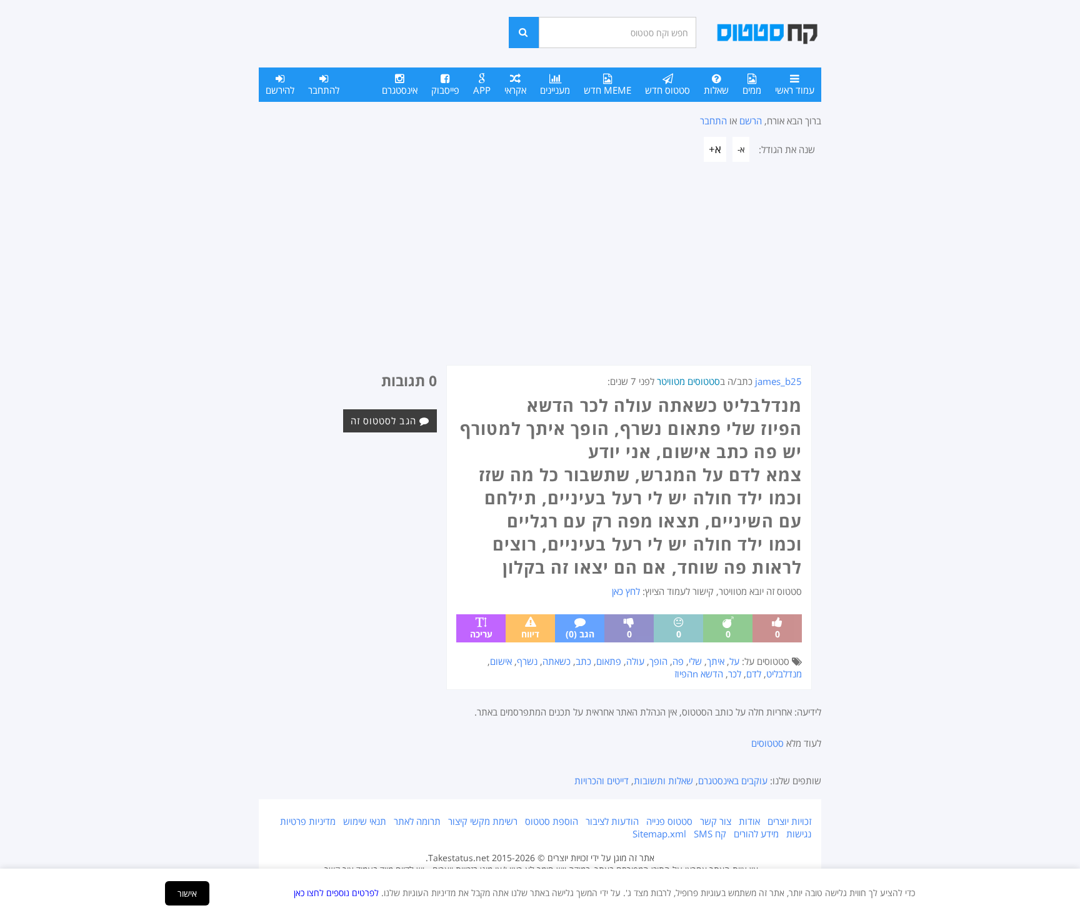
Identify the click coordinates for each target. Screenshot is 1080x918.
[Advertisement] (540, 271)
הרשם (750, 120)
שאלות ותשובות (663, 780)
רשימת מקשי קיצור (483, 821)
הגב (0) (580, 634)
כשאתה (556, 661)
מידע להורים (756, 833)
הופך (658, 661)
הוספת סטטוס (551, 821)
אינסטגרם (400, 90)
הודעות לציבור (612, 821)
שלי (695, 661)
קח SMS (710, 833)
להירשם (280, 90)
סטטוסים (767, 743)
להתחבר (323, 90)
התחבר (713, 120)
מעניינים (555, 90)
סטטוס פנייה (669, 821)
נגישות (798, 833)
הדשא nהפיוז (698, 673)
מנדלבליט (784, 673)
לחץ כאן (626, 591)
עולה (635, 661)
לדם (753, 673)
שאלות (716, 90)
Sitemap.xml (659, 833)
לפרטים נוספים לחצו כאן (336, 893)
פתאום (608, 661)
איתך (715, 661)
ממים (751, 90)
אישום (501, 661)
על (734, 661)
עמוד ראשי (794, 90)
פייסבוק (445, 90)
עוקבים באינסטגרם (733, 780)
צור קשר (715, 821)
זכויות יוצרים (789, 821)
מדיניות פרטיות (308, 821)
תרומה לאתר (417, 821)
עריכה (481, 634)
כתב (583, 661)
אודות (749, 821)
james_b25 (778, 381)
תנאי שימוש (364, 821)
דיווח (530, 634)
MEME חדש (607, 90)
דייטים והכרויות (601, 780)
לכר (734, 673)
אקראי (515, 90)
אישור (187, 893)
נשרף (527, 661)
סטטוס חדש (667, 90)
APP (482, 90)
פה (678, 661)
